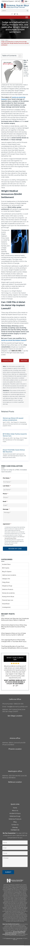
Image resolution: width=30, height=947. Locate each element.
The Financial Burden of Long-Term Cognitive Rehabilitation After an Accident (14, 647)
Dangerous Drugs (7, 586)
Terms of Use (19, 938)
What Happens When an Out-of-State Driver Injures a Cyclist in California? (13, 634)
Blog (15, 822)
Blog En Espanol (6, 571)
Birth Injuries (5, 568)
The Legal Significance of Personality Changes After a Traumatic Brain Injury (13, 640)
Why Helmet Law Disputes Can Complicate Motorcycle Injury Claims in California (15, 619)
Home (2, 40)
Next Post (24, 360)
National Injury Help (10, 938)
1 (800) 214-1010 (18, 704)
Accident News (6, 564)
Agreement (7, 524)
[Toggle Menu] (26, 17)
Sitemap (15, 827)
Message (6, 509)
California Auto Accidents (9, 575)
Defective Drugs (15, 816)
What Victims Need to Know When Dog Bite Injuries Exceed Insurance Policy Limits (14, 626)
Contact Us (15, 824)
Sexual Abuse (6, 603)
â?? (17, 686)
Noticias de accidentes (8, 593)
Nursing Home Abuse (8, 596)
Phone (5, 493)
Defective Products (7, 589)
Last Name (6, 486)
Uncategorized (6, 607)
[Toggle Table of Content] (19, 55)
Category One (6, 578)
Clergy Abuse (6, 582)
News (6, 40)
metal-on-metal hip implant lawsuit (13, 340)
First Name (7, 478)
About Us (15, 810)
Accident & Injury (15, 813)
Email (5, 501)
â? (14, 686)
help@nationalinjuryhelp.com (17, 706)
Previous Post (7, 360)
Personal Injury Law (7, 600)
